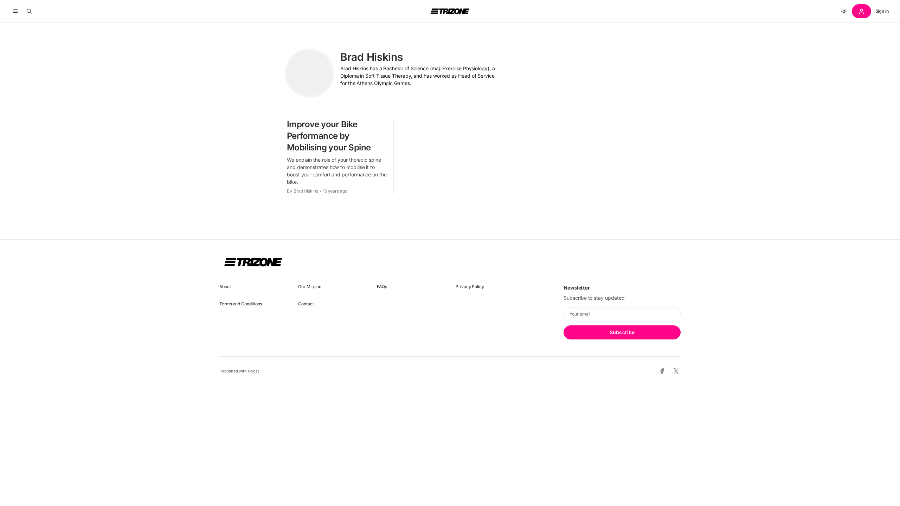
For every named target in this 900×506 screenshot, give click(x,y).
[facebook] (662, 371)
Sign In (882, 11)
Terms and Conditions (240, 303)
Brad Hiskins (306, 191)
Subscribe (622, 332)
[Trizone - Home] (450, 11)
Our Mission (309, 286)
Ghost (253, 371)
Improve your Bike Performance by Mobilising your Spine (329, 136)
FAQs (382, 286)
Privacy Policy (470, 286)
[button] (15, 11)
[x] (676, 371)
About (225, 286)
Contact (306, 303)
